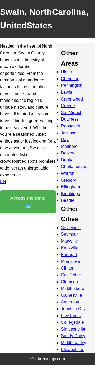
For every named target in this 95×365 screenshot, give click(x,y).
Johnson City (73, 309)
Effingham (70, 187)
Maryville (69, 241)
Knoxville (69, 248)
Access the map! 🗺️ (27, 201)
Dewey (67, 153)
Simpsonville (73, 329)
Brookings (70, 193)
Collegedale (72, 322)
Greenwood (72, 99)
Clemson (69, 282)
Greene (68, 105)
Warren (67, 173)
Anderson (70, 302)
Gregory (68, 180)
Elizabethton (72, 349)
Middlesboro (72, 288)
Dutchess (70, 119)
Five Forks (71, 315)
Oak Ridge (71, 275)
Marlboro (69, 146)
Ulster (66, 72)
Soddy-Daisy (73, 336)
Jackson (69, 133)
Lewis (66, 92)
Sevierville (71, 227)
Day (65, 139)
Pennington (72, 85)
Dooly (66, 160)
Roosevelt (70, 126)
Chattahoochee (75, 166)
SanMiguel (71, 112)
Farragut (69, 254)
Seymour (69, 234)
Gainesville (71, 295)
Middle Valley (73, 342)
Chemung (70, 78)
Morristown (71, 261)
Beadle (67, 200)
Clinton (67, 268)
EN (3, 181)
